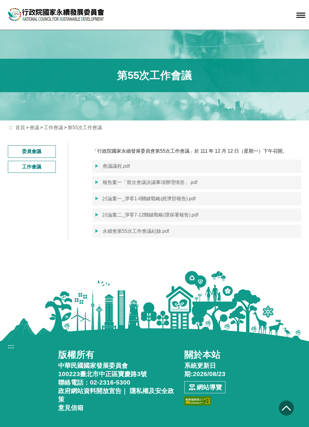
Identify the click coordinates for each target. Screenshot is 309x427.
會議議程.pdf (115, 166)
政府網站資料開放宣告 (90, 390)
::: (10, 127)
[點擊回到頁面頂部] (286, 408)
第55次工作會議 (85, 127)
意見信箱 (71, 407)
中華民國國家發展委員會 (93, 365)
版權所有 (76, 355)
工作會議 (53, 127)
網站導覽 (209, 387)
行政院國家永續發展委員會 (56, 14)
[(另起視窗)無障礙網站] (197, 398)
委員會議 (31, 151)
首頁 (20, 127)
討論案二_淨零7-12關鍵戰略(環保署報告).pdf (149, 214)
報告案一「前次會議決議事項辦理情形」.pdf (149, 182)
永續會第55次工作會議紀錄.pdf (135, 231)
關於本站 (202, 355)
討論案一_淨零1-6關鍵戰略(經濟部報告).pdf (148, 198)
